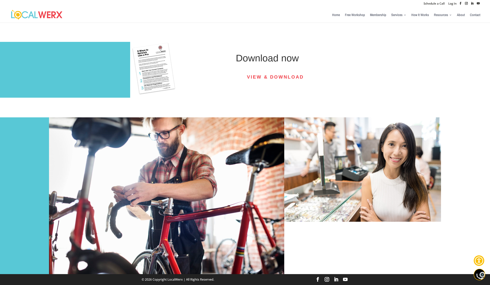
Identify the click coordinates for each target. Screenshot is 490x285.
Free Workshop (355, 15)
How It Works (420, 15)
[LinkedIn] (472, 4)
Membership (378, 15)
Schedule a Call (434, 3)
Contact (475, 15)
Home (336, 15)
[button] (479, 260)
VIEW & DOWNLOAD (275, 77)
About (461, 15)
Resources (441, 15)
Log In (452, 3)
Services (397, 15)
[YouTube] (478, 4)
